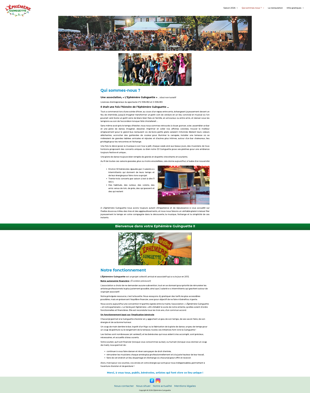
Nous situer (143, 386)
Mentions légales (185, 386)
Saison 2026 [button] (229, 8)
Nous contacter (124, 386)
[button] (236, 8)
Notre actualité (162, 386)
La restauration (275, 8)
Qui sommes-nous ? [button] (252, 8)
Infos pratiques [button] (294, 8)
